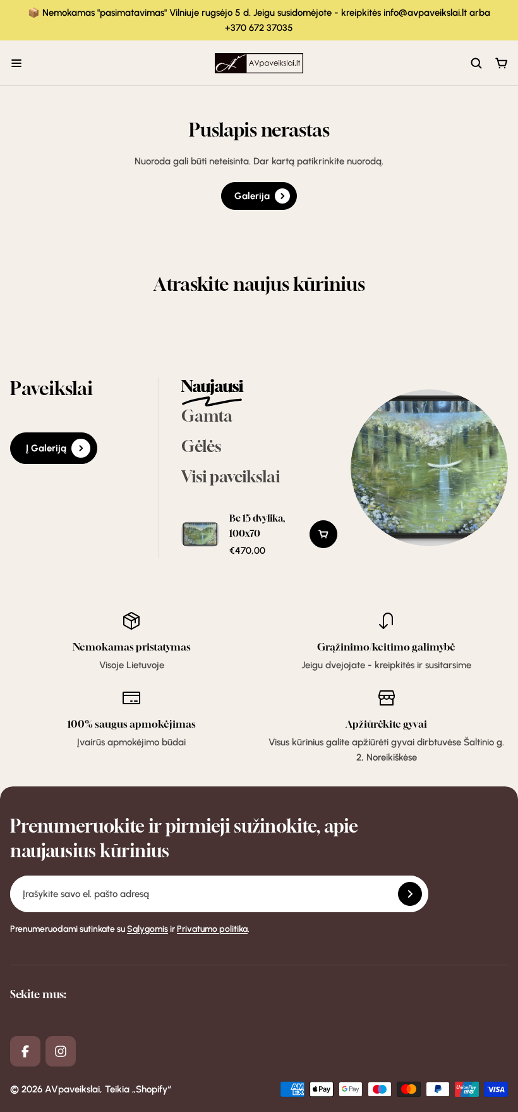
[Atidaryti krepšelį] (501, 63)
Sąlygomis (147, 929)
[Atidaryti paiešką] (476, 63)
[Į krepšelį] (323, 534)
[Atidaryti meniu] (16, 63)
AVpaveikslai (72, 1089)
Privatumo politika (212, 929)
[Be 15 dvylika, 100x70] (200, 534)
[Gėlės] (260, 447)
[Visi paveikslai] (260, 478)
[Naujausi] (260, 387)
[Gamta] (260, 417)
